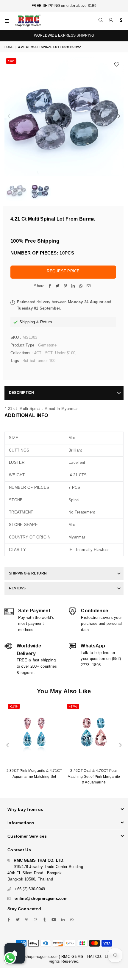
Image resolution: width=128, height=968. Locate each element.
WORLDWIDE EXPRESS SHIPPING (64, 35)
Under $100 (65, 353)
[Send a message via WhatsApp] (10, 958)
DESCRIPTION (21, 393)
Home (9, 47)
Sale (11, 61)
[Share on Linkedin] (73, 286)
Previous (8, 116)
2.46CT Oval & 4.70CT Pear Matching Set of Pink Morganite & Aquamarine (94, 776)
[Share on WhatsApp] (81, 286)
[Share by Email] (89, 286)
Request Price (63, 271)
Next (119, 116)
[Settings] (120, 20)
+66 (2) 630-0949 (30, 889)
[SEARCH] (101, 20)
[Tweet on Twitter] (58, 286)
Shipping (27, 322)
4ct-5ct (29, 360)
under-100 (46, 360)
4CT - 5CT (43, 353)
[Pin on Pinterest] (65, 286)
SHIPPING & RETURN (28, 573)
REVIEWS (17, 588)
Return (46, 322)
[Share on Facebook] (50, 286)
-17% (14, 706)
